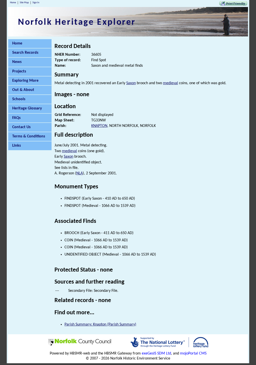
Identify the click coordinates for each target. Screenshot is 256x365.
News (17, 62)
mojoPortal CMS (193, 354)
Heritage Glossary (27, 108)
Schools (18, 99)
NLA (79, 173)
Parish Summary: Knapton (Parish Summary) (100, 325)
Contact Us (21, 127)
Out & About (23, 90)
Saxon (131, 83)
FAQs (16, 118)
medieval (170, 83)
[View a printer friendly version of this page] (233, 4)
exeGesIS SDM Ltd (156, 354)
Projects (19, 71)
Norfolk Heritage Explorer (77, 22)
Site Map (24, 2)
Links (16, 146)
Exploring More (25, 81)
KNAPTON (99, 126)
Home (13, 2)
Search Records (25, 53)
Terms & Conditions (28, 136)
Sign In (35, 2)
